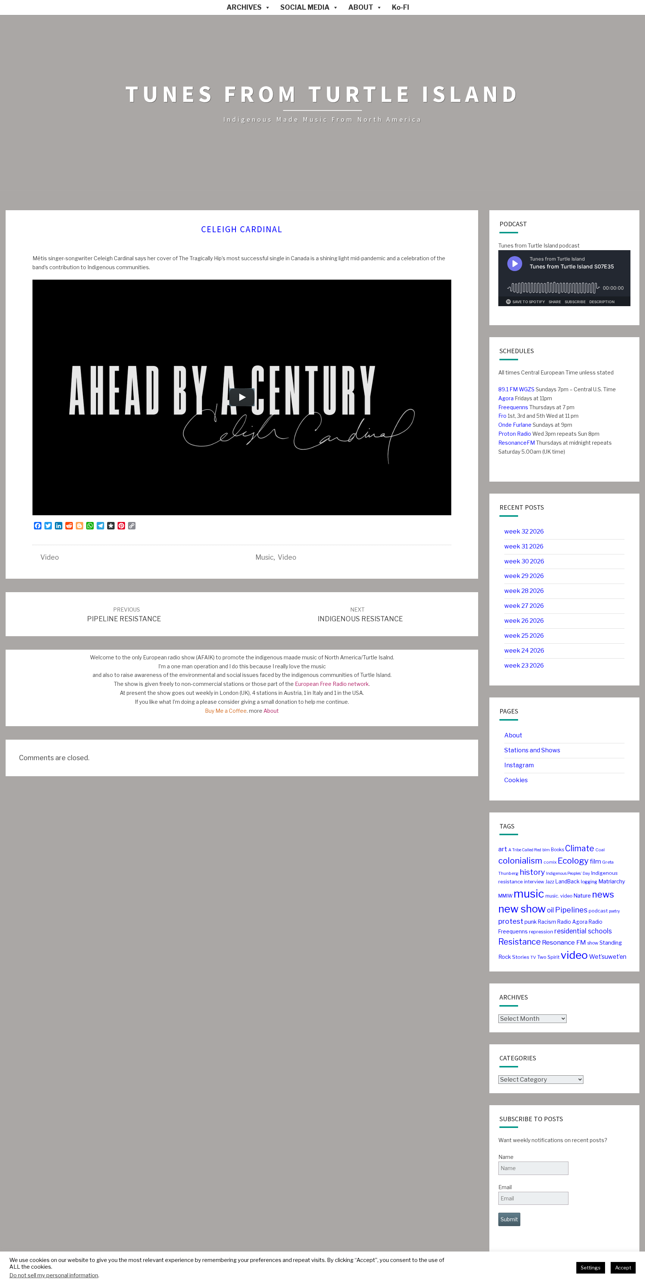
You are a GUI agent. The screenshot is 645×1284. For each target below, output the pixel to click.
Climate (579, 848)
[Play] (242, 397)
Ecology (573, 860)
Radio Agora (572, 922)
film (595, 861)
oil (550, 910)
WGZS (526, 389)
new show (522, 908)
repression (541, 932)
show (592, 943)
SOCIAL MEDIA (305, 7)
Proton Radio (514, 433)
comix (550, 862)
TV (533, 957)
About (271, 711)
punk (530, 921)
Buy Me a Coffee (226, 711)
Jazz (549, 882)
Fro (502, 416)
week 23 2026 (524, 665)
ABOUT (360, 7)
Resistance (519, 941)
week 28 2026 (524, 590)
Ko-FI (400, 7)
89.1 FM (508, 389)
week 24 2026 (524, 650)
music (264, 557)
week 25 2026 (524, 635)
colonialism (520, 860)
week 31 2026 (523, 546)
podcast (598, 911)
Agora (506, 398)
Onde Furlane (515, 425)
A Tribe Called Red (524, 850)
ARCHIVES (244, 7)
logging (589, 882)
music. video (558, 896)
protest (510, 921)
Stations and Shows (532, 750)
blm (546, 850)
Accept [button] (623, 1268)
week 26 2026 (524, 620)
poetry (614, 911)
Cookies (516, 780)
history (532, 872)
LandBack (567, 882)
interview (534, 882)
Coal (600, 849)
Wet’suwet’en (607, 956)
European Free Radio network (332, 684)
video (49, 557)
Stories (520, 957)
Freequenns (513, 407)
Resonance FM (564, 942)
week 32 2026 (524, 531)
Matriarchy (611, 881)
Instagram (519, 765)
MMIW (505, 896)
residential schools (583, 931)
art (502, 849)
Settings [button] (591, 1268)
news (603, 894)
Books (557, 849)
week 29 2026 (524, 575)
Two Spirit (548, 957)
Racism (547, 922)
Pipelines (571, 909)
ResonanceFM (516, 442)
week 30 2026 (524, 561)
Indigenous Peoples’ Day (568, 873)
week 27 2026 (524, 605)
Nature (582, 895)
